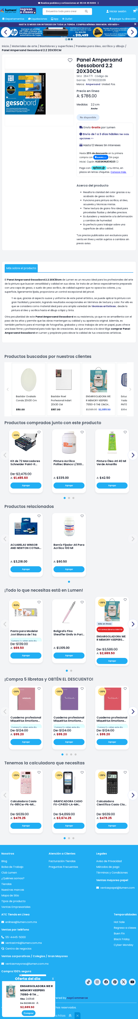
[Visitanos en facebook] (106, 982)
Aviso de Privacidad (109, 861)
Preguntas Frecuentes (63, 867)
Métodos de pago (107, 867)
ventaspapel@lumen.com (117, 888)
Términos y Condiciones (112, 873)
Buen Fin (119, 933)
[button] (5, 455)
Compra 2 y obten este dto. (24, 640)
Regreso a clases (125, 928)
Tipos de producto (13, 901)
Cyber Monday (123, 945)
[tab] (65, 498)
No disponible (88, 117)
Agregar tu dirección (123, 19)
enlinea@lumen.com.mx (21, 922)
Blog (4, 861)
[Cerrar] (135, 24)
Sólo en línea (104, 623)
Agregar (26, 485)
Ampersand (93, 84)
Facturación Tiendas (62, 861)
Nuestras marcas (12, 890)
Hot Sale (119, 922)
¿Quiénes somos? (12, 878)
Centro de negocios (18, 949)
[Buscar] (86, 11)
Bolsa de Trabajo (12, 867)
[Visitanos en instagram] (97, 982)
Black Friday (122, 939)
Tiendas (6, 884)
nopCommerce (77, 998)
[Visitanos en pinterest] (114, 982)
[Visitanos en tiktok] (88, 982)
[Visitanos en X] (123, 982)
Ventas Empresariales (15, 907)
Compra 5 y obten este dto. (24, 727)
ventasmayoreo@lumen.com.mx (27, 964)
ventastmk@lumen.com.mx (23, 943)
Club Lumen (9, 873)
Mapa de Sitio (10, 895)
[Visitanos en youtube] (132, 982)
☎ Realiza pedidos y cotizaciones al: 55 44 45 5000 (67, 3)
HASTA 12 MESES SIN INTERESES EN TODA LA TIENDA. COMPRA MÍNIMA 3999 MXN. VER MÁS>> (69, 24)
